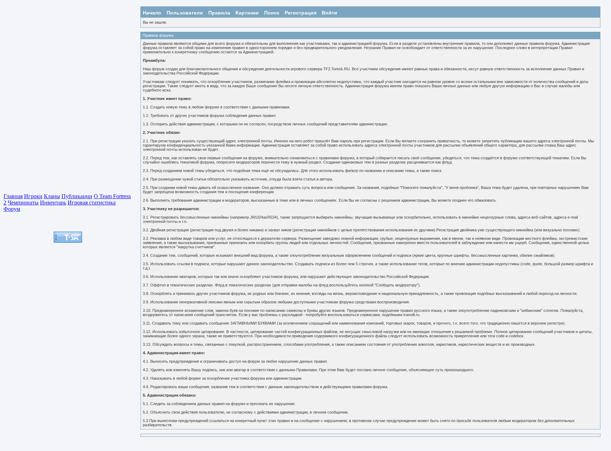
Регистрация (300, 13)
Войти (329, 13)
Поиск (271, 13)
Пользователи (185, 13)
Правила (219, 13)
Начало (152, 13)
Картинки (247, 13)
